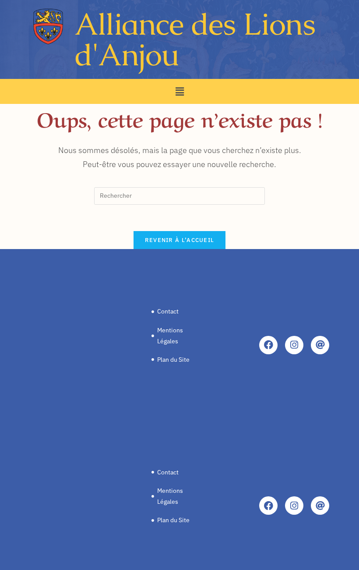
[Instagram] (294, 345)
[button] (179, 91)
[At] (320, 345)
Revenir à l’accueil (180, 240)
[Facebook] (268, 345)
